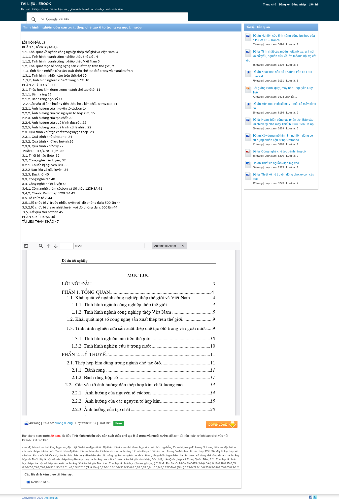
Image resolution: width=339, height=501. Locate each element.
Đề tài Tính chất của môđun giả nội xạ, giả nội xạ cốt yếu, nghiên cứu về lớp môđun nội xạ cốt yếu (280, 56)
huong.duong (64, 423)
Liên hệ (313, 4)
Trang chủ (269, 4)
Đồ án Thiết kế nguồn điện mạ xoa (276, 163)
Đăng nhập (299, 4)
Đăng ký (284, 4)
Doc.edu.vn (51, 497)
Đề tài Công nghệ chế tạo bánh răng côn (280, 151)
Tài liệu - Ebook (36, 4)
